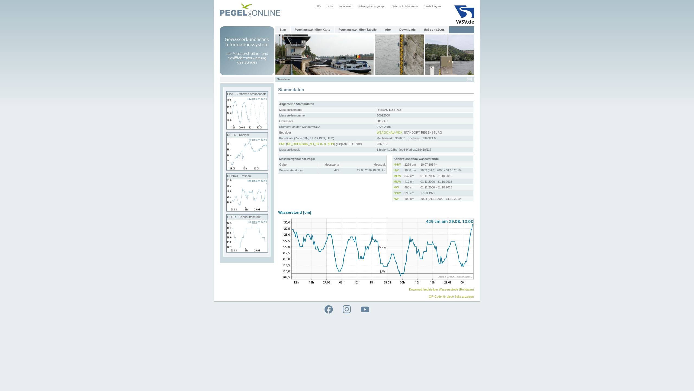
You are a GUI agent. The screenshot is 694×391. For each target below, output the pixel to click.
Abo (388, 29)
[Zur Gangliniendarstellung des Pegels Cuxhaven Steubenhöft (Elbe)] (247, 128)
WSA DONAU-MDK (389, 132)
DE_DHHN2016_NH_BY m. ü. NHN (310, 144)
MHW (397, 176)
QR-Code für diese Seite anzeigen (451, 296)
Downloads (407, 29)
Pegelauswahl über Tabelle (358, 29)
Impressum (345, 6)
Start (282, 29)
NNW (397, 193)
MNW (397, 181)
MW (396, 187)
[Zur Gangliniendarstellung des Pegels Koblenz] (247, 169)
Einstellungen (432, 6)
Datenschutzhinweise (405, 6)
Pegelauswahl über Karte (312, 29)
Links (330, 6)
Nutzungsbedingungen (372, 6)
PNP (282, 144)
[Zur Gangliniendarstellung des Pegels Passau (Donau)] (247, 210)
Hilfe (318, 6)
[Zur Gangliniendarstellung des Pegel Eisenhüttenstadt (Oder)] (247, 251)
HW (396, 170)
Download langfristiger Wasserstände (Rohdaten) (441, 289)
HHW (397, 164)
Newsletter (284, 79)
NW (396, 198)
